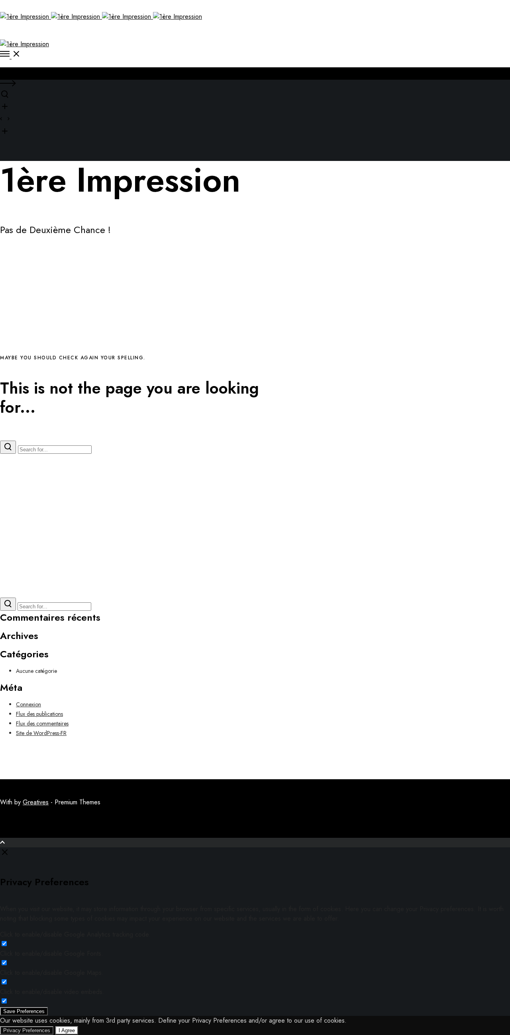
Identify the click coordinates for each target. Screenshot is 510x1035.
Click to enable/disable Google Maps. (52, 972)
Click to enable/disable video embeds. (52, 991)
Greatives (36, 802)
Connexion (28, 704)
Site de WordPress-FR (41, 733)
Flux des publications (39, 714)
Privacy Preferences (26, 1030)
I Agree (67, 1030)
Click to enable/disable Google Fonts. (51, 953)
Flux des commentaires (42, 723)
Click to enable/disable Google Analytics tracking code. (75, 934)
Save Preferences (24, 1011)
